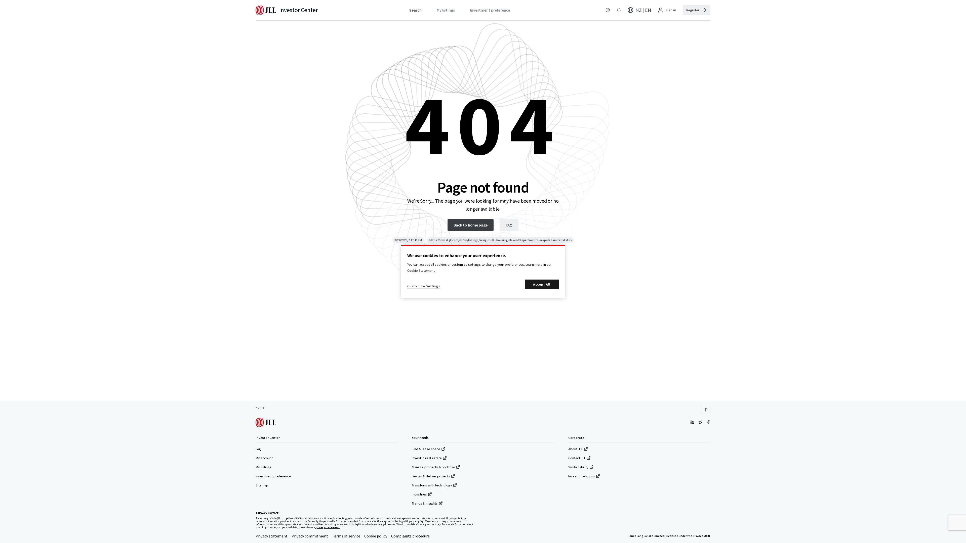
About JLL (575, 449)
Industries (419, 494)
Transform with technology (432, 485)
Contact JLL (577, 458)
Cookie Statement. (421, 270)
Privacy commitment (310, 535)
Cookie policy (375, 535)
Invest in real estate (427, 458)
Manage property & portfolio (433, 467)
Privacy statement (272, 535)
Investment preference (273, 476)
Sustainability (578, 467)
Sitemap (262, 485)
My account (264, 458)
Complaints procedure (410, 535)
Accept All (541, 284)
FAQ (259, 449)
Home (260, 407)
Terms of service (346, 535)
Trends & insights (425, 503)
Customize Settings (423, 286)
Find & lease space (426, 449)
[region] (483, 271)
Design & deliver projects (431, 476)
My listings (263, 467)
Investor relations (581, 476)
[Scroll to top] (705, 409)
